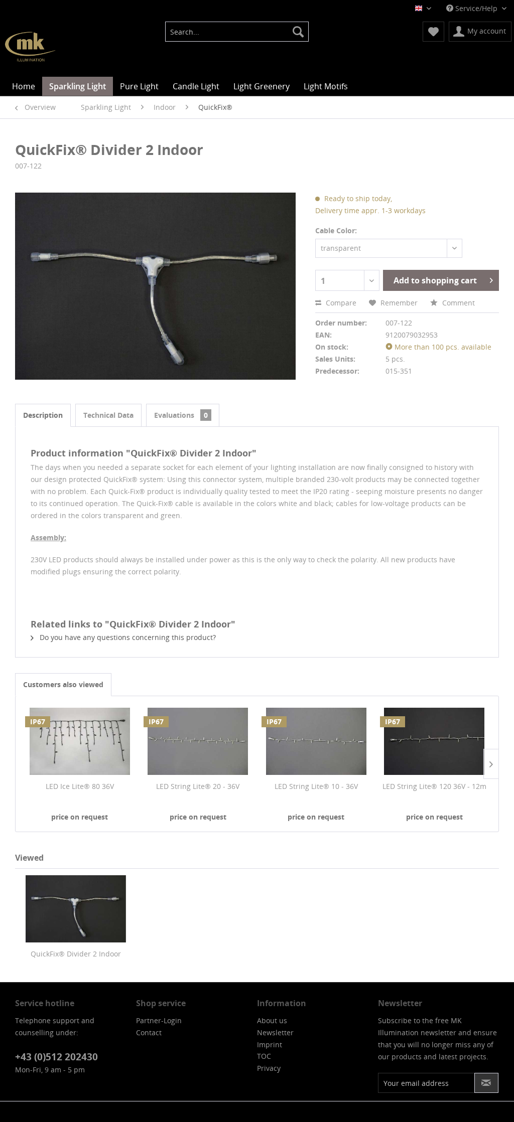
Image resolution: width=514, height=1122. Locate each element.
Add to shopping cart (435, 280)
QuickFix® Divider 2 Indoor (76, 953)
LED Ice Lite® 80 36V (80, 786)
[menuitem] (237, 32)
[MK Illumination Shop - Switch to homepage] (30, 47)
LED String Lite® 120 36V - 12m (434, 786)
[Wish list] (433, 32)
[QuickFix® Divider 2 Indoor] (75, 909)
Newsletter (275, 1032)
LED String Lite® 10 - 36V (316, 786)
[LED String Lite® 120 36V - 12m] (434, 741)
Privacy (269, 1068)
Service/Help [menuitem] (476, 8)
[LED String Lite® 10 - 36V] (316, 741)
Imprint (269, 1044)
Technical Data (108, 415)
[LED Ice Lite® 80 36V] (80, 741)
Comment (457, 302)
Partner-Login (159, 1020)
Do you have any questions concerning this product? (127, 637)
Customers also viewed (63, 684)
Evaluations (181, 415)
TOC (264, 1056)
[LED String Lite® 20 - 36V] (198, 741)
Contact (149, 1032)
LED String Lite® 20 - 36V (197, 786)
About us (272, 1020)
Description (43, 415)
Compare (340, 302)
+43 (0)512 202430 (56, 1056)
